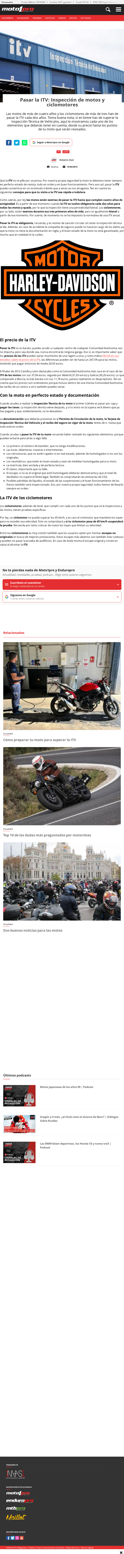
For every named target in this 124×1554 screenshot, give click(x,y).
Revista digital (87, 1547)
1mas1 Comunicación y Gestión (50, 1547)
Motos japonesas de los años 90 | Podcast (66, 1087)
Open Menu (118, 9)
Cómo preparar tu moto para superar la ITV (39, 740)
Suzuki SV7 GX (82, 2)
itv (58, 151)
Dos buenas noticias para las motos (32, 930)
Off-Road (86, 18)
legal (66, 151)
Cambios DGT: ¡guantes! (60, 2)
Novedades (23, 18)
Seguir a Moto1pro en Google (53, 142)
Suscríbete (7, 18)
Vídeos (62, 18)
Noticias (50, 18)
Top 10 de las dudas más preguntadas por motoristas (47, 835)
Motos (73, 18)
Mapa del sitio (72, 1547)
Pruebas (37, 18)
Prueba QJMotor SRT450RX (33, 2)
